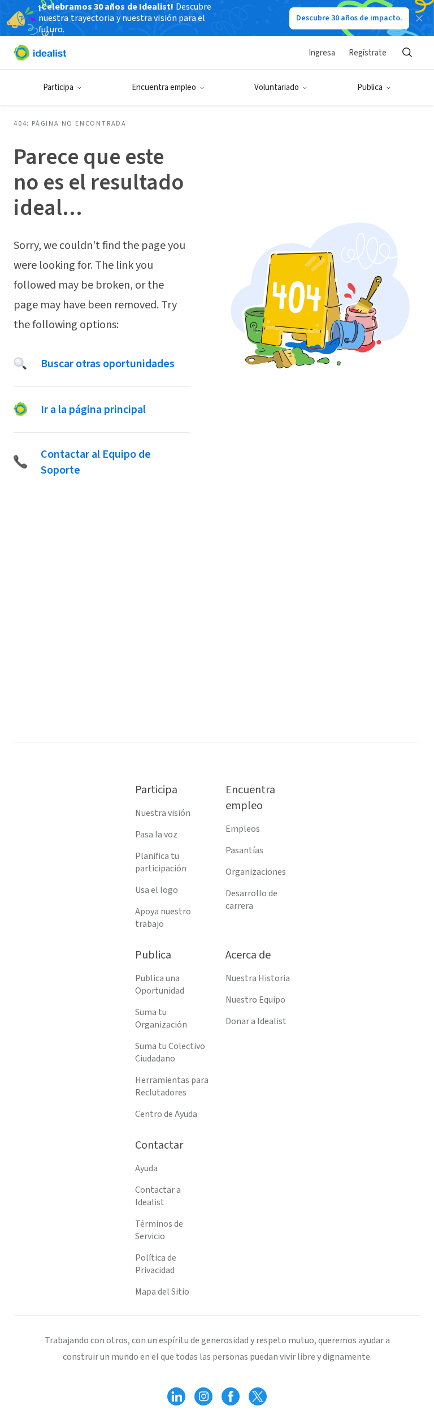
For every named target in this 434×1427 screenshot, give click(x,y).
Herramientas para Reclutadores (172, 1086)
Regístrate (368, 53)
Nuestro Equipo (255, 1000)
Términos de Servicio (159, 1230)
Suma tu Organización (161, 1018)
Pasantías (244, 850)
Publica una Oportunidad (159, 984)
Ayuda (146, 1168)
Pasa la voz (156, 834)
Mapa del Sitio (162, 1292)
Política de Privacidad (155, 1264)
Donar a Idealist (256, 1021)
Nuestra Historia (257, 978)
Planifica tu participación (160, 862)
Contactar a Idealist (158, 1196)
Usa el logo (156, 890)
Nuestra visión (162, 813)
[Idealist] (40, 53)
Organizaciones (255, 872)
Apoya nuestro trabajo (163, 917)
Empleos (242, 829)
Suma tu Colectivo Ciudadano (170, 1052)
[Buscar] (406, 52)
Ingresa (322, 53)
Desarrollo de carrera (251, 899)
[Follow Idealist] (176, 1396)
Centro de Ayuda (166, 1114)
